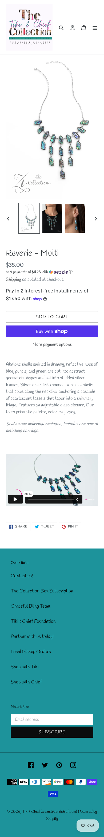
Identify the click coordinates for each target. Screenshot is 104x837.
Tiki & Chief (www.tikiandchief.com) (49, 811)
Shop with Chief (26, 682)
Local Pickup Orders (31, 652)
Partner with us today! (32, 636)
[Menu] (95, 27)
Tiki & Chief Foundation (33, 621)
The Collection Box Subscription (42, 591)
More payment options (52, 344)
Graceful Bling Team (30, 606)
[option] (29, 218)
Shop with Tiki (25, 667)
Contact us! (22, 576)
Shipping (13, 280)
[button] (39, 272)
